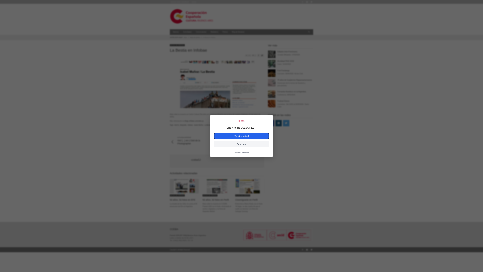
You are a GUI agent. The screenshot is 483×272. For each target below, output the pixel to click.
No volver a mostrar (241, 153)
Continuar (241, 144)
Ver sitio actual (241, 136)
